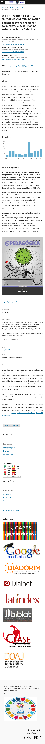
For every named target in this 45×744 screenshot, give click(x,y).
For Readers (7, 494)
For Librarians (7, 501)
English (6, 451)
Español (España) (9, 454)
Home (4, 7)
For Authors (7, 497)
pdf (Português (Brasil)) (13, 302)
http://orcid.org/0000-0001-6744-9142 (13, 44)
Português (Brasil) (9, 448)
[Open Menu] (2, 2)
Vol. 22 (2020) (21, 7)
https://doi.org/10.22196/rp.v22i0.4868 (20, 66)
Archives (11, 7)
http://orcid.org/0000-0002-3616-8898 (13, 60)
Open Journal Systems (11, 510)
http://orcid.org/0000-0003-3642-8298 (13, 52)
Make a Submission (11, 425)
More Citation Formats (11, 339)
